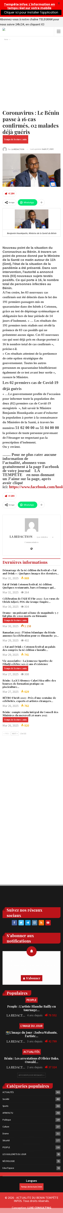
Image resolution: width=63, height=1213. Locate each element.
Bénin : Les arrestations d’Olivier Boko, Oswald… (31, 1060)
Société (6, 1099)
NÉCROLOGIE (9, 1161)
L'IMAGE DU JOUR (31, 1026)
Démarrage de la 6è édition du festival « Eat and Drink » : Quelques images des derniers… (31, 572)
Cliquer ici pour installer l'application (31, 12)
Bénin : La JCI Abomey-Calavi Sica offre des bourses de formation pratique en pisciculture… (29, 684)
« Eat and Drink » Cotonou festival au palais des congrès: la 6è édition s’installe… (29, 648)
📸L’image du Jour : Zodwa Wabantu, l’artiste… (31, 1034)
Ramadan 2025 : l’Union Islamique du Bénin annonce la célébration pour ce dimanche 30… (31, 634)
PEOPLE (31, 1000)
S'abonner (33, 978)
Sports (5, 1106)
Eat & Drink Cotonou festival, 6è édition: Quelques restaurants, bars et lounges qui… (29, 586)
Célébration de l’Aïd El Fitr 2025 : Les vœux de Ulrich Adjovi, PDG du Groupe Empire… (31, 600)
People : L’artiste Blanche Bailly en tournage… (31, 1008)
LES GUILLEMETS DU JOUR (14, 1154)
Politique (7, 1119)
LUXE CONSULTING (39, 1208)
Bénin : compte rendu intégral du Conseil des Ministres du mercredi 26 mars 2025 (30, 713)
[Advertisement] (31, 74)
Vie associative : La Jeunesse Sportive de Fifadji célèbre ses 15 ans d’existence (28, 662)
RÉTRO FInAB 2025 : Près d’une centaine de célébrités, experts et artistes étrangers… (29, 699)
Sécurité (6, 1140)
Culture (6, 1126)
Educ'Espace (8, 1168)
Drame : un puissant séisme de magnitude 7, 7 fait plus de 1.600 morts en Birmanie (30, 614)
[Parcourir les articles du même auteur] (31, 525)
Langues (31, 1181)
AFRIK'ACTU (8, 1112)
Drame (6, 1133)
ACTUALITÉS (32, 1052)
